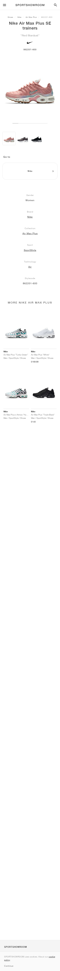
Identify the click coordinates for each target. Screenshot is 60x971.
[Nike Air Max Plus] (22, 138)
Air (30, 266)
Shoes (10, 17)
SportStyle (30, 250)
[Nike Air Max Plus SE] (9, 138)
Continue (8, 966)
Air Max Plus (31, 17)
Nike (19, 17)
